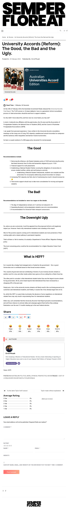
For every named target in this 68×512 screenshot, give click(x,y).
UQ (34, 378)
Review (49, 376)
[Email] (19, 363)
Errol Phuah (36, 59)
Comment (7, 427)
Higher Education (14, 378)
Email (37, 448)
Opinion (34, 376)
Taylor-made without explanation (51, 391)
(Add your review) (47, 399)
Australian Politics (18, 376)
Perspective (42, 376)
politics (24, 378)
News (29, 376)
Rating (6, 443)
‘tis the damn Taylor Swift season (17, 391)
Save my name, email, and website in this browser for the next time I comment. (33, 465)
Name (5, 448)
